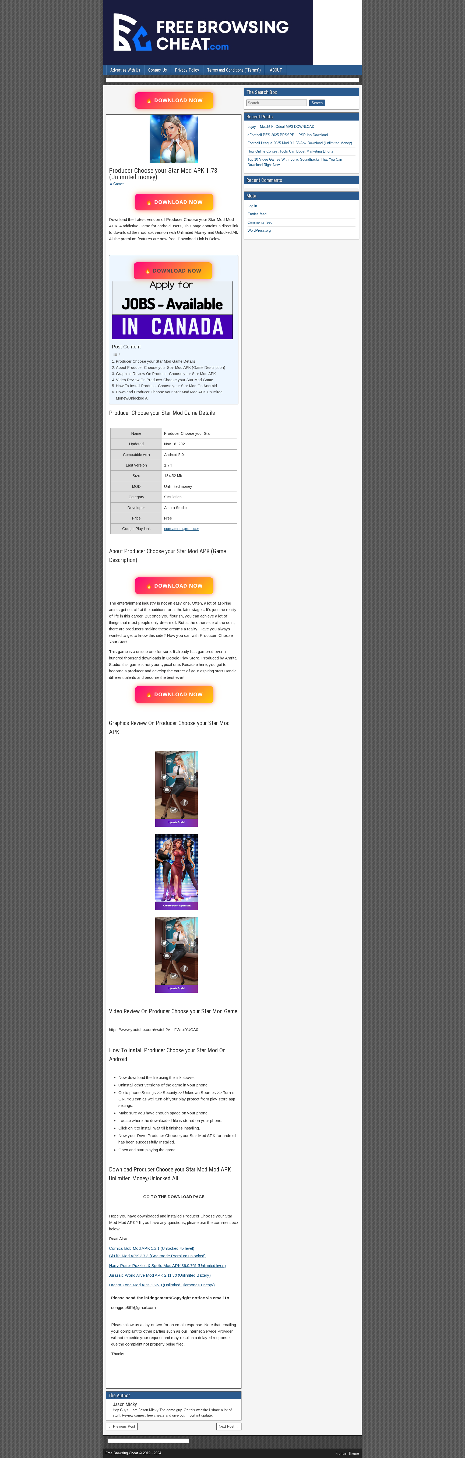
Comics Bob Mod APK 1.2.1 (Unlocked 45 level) (151, 1248)
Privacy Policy (187, 70)
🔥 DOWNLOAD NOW (174, 100)
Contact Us (157, 70)
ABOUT (276, 70)
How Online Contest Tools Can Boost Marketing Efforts (290, 151)
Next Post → (229, 1426)
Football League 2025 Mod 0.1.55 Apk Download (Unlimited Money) (300, 143)
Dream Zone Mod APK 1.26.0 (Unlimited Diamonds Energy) (162, 1285)
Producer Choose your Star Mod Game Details (155, 361)
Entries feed (257, 214)
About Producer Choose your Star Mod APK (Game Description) (170, 367)
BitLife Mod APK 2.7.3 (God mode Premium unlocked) (157, 1256)
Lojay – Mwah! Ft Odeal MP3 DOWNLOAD (281, 127)
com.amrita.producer (181, 529)
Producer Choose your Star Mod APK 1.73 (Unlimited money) (163, 174)
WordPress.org (259, 230)
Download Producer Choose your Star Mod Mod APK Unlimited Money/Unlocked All (169, 395)
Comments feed (260, 222)
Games (119, 184)
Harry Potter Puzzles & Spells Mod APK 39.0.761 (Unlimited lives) (167, 1265)
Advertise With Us (125, 70)
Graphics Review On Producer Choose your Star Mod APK (166, 374)
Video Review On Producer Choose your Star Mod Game (164, 380)
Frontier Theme (347, 1453)
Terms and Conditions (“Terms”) (234, 70)
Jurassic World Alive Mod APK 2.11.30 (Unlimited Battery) (160, 1275)
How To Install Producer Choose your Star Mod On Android (166, 386)
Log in (252, 206)
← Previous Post (121, 1426)
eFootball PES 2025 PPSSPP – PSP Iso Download (288, 135)
